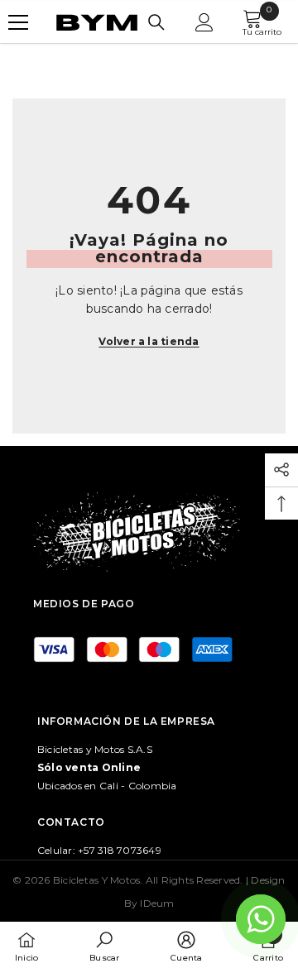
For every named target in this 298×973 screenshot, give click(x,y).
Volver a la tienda (149, 341)
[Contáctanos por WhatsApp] (261, 919)
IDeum (157, 903)
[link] (104, 946)
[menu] (18, 22)
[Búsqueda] (156, 22)
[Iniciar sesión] (204, 22)
